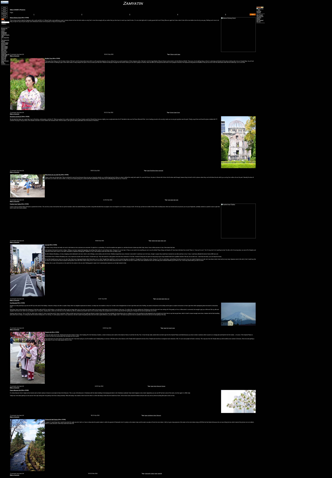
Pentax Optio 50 (5, 54)
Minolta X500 (4, 44)
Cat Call (47, 245)
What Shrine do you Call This (53, 174)
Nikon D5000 (4, 46)
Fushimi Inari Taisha (15, 204)
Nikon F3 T (4, 49)
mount (170, 328)
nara (169, 200)
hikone (172, 54)
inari (156, 240)
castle (175, 54)
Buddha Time (48, 58)
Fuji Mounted (13, 303)
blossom (159, 386)
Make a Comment (14, 56)
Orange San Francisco (4, 52)
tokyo (166, 298)
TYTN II (3, 63)
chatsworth (147, 473)
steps (162, 240)
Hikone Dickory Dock (15, 17)
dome (156, 170)
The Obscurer (260, 16)
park (177, 200)
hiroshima (152, 170)
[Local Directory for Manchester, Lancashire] (260, 7)
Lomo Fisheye (4, 42)
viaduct (152, 473)
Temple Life (48, 332)
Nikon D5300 (4, 48)
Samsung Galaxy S (3, 59)
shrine (153, 240)
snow (173, 328)
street (159, 298)
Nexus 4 (3, 45)
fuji (167, 328)
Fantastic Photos (259, 18)
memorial (160, 170)
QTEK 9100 (4, 55)
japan (178, 54)
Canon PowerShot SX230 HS (4, 32)
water (156, 473)
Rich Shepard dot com (260, 21)
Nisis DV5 (3, 50)
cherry (154, 415)
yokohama (150, 415)
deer (175, 200)
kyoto (178, 112)
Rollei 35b (3, 57)
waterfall (160, 473)
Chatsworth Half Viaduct (51, 419)
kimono (172, 112)
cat (157, 298)
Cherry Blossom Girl (15, 390)
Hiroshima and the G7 (16, 116)
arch (165, 240)
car (168, 298)
